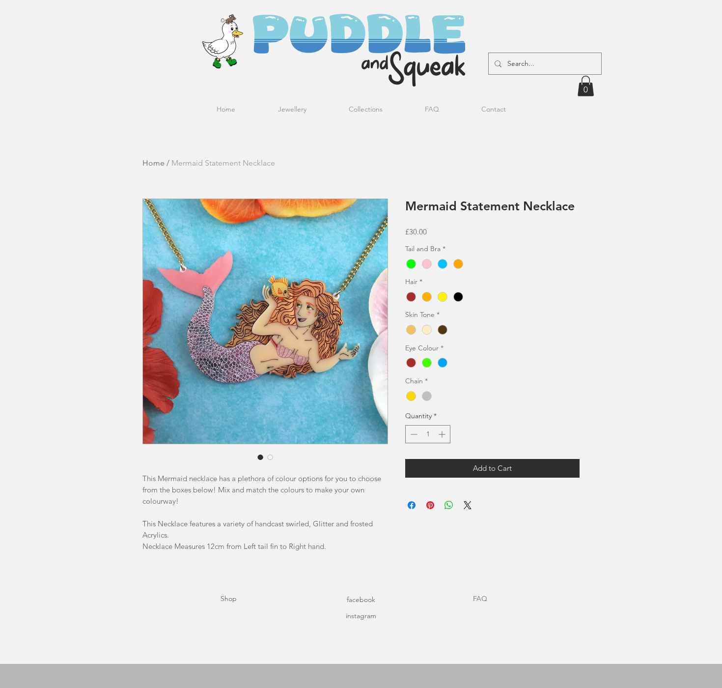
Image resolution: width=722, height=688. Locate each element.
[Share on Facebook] (411, 505)
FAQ (480, 598)
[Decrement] (413, 434)
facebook (361, 599)
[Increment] (443, 434)
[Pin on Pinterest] (430, 505)
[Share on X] (467, 505)
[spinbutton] (428, 434)
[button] (585, 86)
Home (153, 163)
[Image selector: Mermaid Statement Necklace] (260, 457)
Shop (229, 598)
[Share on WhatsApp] (449, 505)
